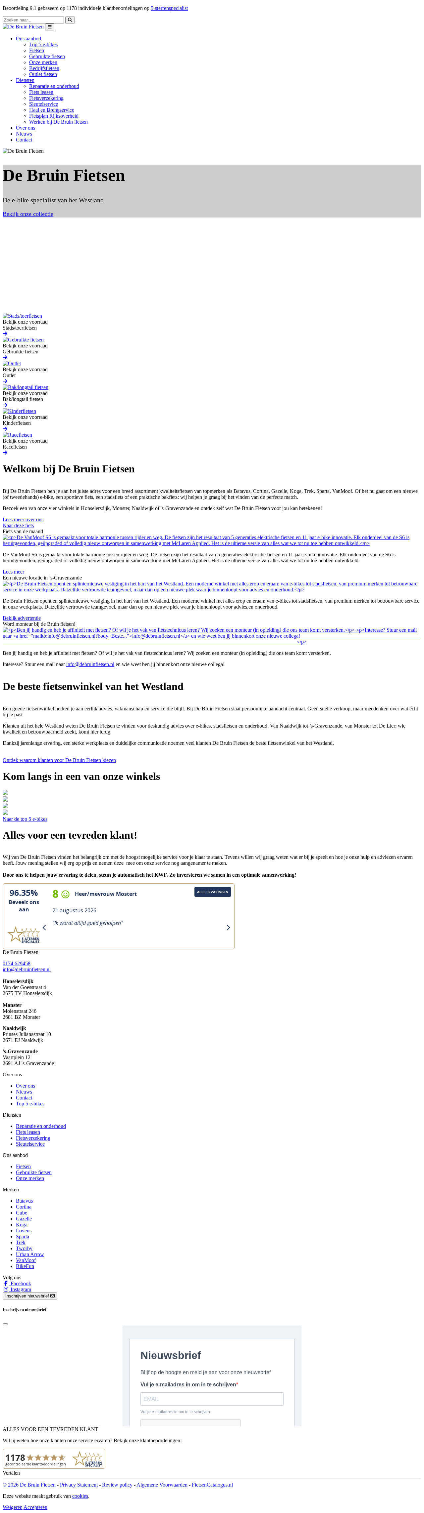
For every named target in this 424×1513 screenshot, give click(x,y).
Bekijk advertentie (22, 618)
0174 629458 (16, 963)
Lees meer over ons (23, 519)
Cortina (23, 1207)
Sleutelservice (43, 104)
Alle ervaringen (212, 892)
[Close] (5, 1324)
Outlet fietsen (43, 74)
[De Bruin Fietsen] (24, 26)
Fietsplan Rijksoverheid (54, 116)
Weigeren (13, 1507)
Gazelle (24, 1218)
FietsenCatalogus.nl (212, 1485)
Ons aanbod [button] (28, 38)
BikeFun (25, 1266)
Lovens (23, 1230)
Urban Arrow (30, 1254)
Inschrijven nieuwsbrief (27, 1296)
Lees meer (13, 572)
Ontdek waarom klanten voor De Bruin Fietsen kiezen (59, 760)
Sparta (22, 1236)
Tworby (24, 1248)
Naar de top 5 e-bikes (25, 819)
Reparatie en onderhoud (54, 86)
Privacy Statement (79, 1485)
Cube (21, 1212)
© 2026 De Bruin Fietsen (29, 1485)
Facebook (20, 1283)
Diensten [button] (25, 80)
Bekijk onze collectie (28, 214)
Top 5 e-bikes (43, 44)
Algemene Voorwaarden (161, 1485)
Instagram (20, 1289)
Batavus (24, 1201)
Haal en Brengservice (51, 110)
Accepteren (35, 1507)
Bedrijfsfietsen (44, 68)
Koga (21, 1224)
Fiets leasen (41, 92)
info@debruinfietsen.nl (90, 664)
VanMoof (26, 1260)
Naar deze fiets (18, 525)
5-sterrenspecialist (169, 8)
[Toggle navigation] (49, 26)
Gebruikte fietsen (47, 56)
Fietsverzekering (46, 98)
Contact (24, 139)
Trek (21, 1242)
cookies (80, 1496)
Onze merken (43, 62)
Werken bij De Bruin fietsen (58, 122)
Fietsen (36, 50)
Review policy (117, 1485)
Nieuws (24, 134)
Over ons (25, 128)
